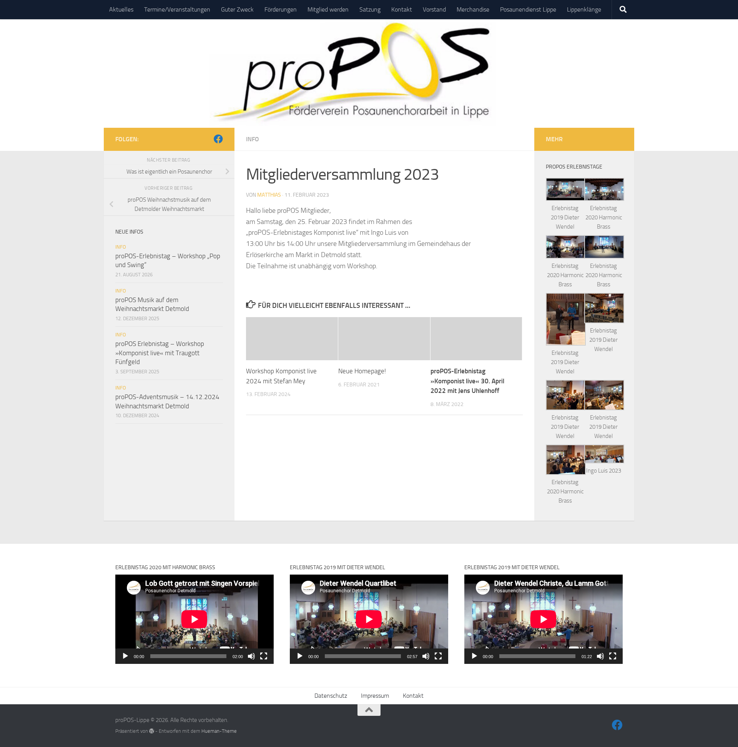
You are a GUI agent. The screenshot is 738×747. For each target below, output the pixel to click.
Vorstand (434, 9)
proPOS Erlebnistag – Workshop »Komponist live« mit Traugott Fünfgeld (159, 353)
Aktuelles (121, 9)
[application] (194, 619)
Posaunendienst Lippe (528, 9)
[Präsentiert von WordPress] (151, 731)
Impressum (375, 695)
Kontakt (401, 9)
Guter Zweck (237, 9)
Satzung (370, 9)
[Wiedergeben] (125, 656)
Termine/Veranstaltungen (177, 9)
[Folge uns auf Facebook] (218, 139)
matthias (269, 195)
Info (252, 139)
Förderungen (280, 9)
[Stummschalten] (251, 656)
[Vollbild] (264, 656)
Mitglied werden (328, 9)
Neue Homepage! (362, 371)
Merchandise (473, 9)
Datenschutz (330, 695)
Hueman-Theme (219, 731)
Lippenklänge (584, 9)
